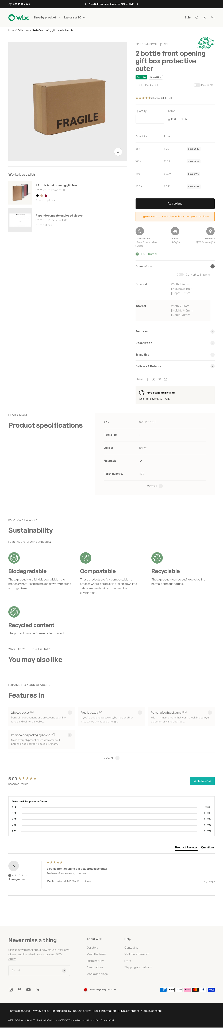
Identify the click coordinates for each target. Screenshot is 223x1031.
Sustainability (95, 961)
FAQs (127, 961)
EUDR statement (128, 1011)
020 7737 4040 (21, 4)
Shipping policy (61, 1011)
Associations (95, 967)
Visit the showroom (136, 954)
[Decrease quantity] (141, 119)
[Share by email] (165, 379)
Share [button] (88, 881)
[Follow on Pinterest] (19, 989)
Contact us (131, 947)
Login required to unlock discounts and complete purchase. (175, 216)
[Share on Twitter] (154, 379)
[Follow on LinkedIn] (37, 989)
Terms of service (19, 1011)
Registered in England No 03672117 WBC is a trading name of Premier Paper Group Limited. (75, 1020)
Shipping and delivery (138, 967)
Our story (92, 947)
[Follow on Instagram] (10, 989)
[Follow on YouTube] (28, 989)
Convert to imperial (198, 274)
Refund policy (82, 1011)
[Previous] (85, 4)
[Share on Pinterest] (160, 379)
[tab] (186, 848)
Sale (188, 17)
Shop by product (44, 17)
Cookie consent (151, 1011)
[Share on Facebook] (148, 379)
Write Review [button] (202, 781)
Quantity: (141, 111)
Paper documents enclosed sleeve (59, 215)
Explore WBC (73, 17)
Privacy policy (40, 1011)
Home (11, 30)
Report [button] (80, 881)
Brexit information (104, 1011)
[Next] (137, 4)
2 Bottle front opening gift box (56, 185)
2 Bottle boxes (22, 30)
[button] (175, 98)
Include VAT (208, 84)
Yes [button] (74, 881)
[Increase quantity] (159, 119)
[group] (26, 779)
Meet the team (96, 954)
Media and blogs (97, 974)
